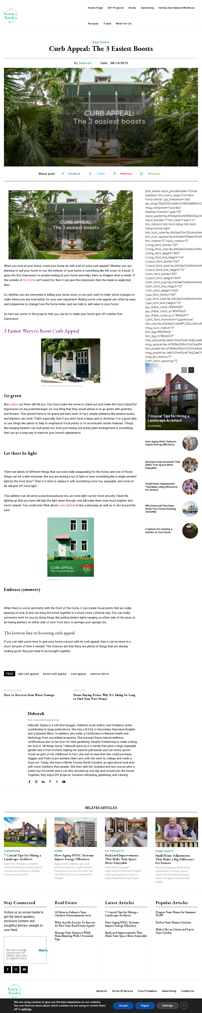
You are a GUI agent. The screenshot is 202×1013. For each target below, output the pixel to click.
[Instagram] (36, 781)
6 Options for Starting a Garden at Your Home (158, 531)
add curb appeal (28, 673)
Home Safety (164, 851)
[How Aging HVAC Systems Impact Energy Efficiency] (190, 443)
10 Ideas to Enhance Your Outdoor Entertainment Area (73, 913)
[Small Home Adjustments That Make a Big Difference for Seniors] (190, 487)
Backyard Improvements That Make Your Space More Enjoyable (162, 464)
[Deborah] (13, 747)
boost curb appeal (54, 673)
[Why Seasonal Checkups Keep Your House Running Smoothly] (190, 509)
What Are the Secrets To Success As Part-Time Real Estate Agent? (75, 924)
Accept (123, 1005)
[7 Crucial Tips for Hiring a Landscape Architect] (171, 396)
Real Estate (101, 42)
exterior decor (99, 673)
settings (26, 1009)
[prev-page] (184, 370)
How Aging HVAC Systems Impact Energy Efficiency (160, 443)
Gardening (12, 851)
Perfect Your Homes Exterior (173, 922)
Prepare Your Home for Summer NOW (176, 913)
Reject (145, 1005)
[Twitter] (56, 781)
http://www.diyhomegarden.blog (43, 720)
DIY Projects (114, 851)
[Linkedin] (43, 781)
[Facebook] (29, 781)
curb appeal (78, 673)
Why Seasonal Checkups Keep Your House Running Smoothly (160, 508)
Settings (167, 1005)
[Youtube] (63, 781)
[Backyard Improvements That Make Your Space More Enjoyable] (190, 465)
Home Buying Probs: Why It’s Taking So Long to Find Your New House (104, 697)
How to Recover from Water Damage (29, 695)
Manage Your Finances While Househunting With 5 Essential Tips (74, 936)
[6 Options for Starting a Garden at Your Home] (190, 531)
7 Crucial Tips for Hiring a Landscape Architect (168, 418)
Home (58, 851)
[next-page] (191, 370)
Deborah (85, 63)
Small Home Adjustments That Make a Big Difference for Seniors (161, 486)
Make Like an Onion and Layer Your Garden (175, 931)
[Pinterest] (50, 781)
